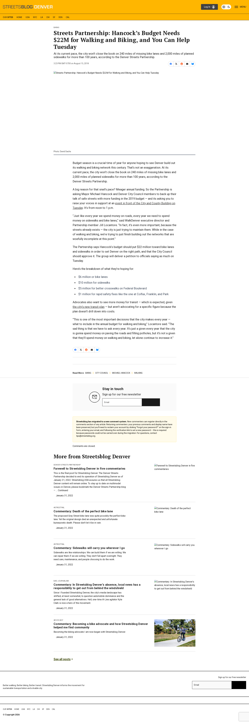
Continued (63, 490)
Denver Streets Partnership (67, 465)
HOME (19, 17)
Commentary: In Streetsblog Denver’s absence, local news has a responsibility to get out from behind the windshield (97, 586)
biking (56, 27)
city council (101, 373)
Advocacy (58, 620)
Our (8, 17)
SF (54, 17)
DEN (60, 17)
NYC (35, 17)
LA (41, 17)
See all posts (62, 659)
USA (28, 17)
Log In (207, 6)
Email (106, 402)
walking (138, 373)
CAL (68, 17)
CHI (47, 17)
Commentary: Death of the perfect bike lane (83, 511)
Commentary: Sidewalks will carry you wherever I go (89, 548)
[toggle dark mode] (226, 6)
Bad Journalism (61, 581)
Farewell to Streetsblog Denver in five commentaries (89, 468)
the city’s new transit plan (88, 307)
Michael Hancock (121, 373)
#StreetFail (59, 507)
